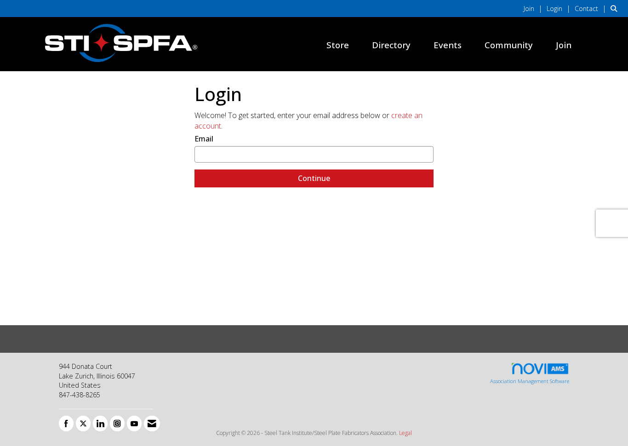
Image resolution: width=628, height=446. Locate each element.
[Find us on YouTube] (134, 423)
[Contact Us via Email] (152, 423)
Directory (391, 45)
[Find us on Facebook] (66, 423)
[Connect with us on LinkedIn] (100, 423)
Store (337, 45)
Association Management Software (529, 381)
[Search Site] (616, 8)
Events (448, 45)
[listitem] (534, 8)
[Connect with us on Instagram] (117, 423)
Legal (405, 433)
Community (509, 45)
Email (203, 139)
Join (563, 45)
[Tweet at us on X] (83, 423)
